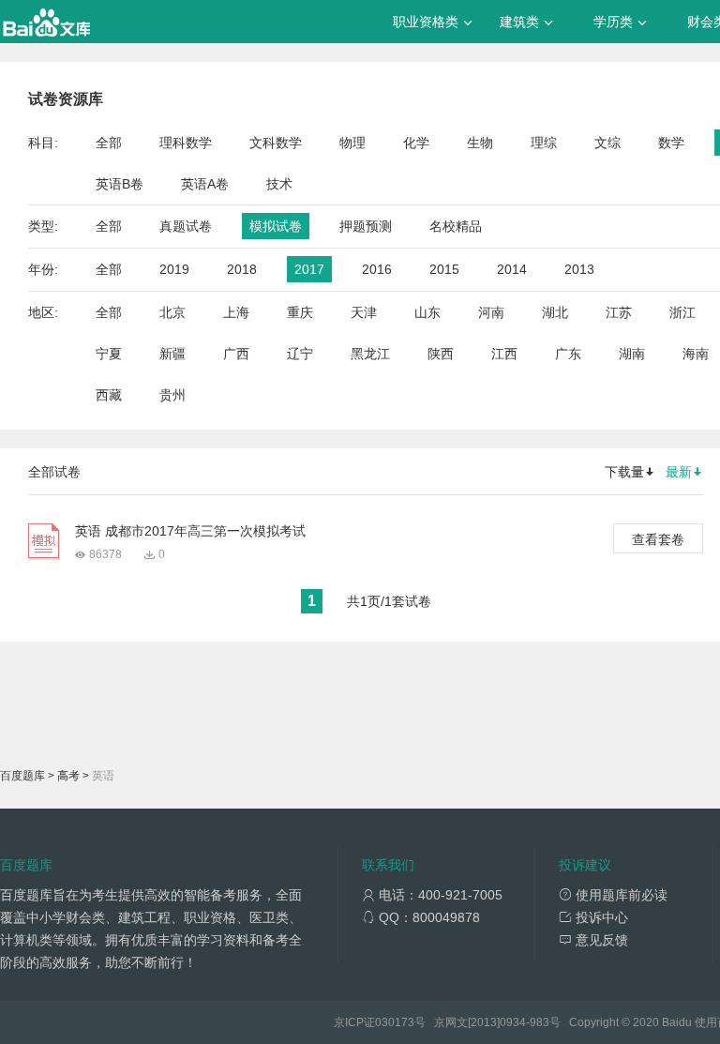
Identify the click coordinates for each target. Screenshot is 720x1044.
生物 (480, 142)
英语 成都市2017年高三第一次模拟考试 (190, 530)
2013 (579, 269)
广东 (568, 353)
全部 (109, 142)
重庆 (300, 312)
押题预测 (365, 226)
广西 (236, 353)
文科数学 (275, 142)
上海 (236, 312)
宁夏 (109, 353)
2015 (444, 269)
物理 (352, 142)
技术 (279, 183)
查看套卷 (658, 539)
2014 (512, 269)
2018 (242, 269)
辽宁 (300, 353)
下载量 (624, 471)
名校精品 (455, 226)
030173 (394, 1022)
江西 (504, 353)
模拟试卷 (275, 226)
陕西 (441, 353)
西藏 (109, 394)
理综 (544, 142)
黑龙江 (370, 353)
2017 (309, 269)
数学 (671, 142)
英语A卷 (205, 183)
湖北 (555, 312)
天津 (364, 312)
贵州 (172, 394)
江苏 (619, 312)
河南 (491, 312)
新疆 (172, 353)
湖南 (632, 353)
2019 (174, 269)
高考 (68, 775)
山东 (427, 312)
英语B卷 (119, 183)
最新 (679, 471)
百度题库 (22, 775)
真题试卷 (185, 226)
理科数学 (185, 142)
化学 (416, 142)
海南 (695, 353)
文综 (607, 142)
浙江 (682, 312)
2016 (377, 269)
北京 (172, 312)
